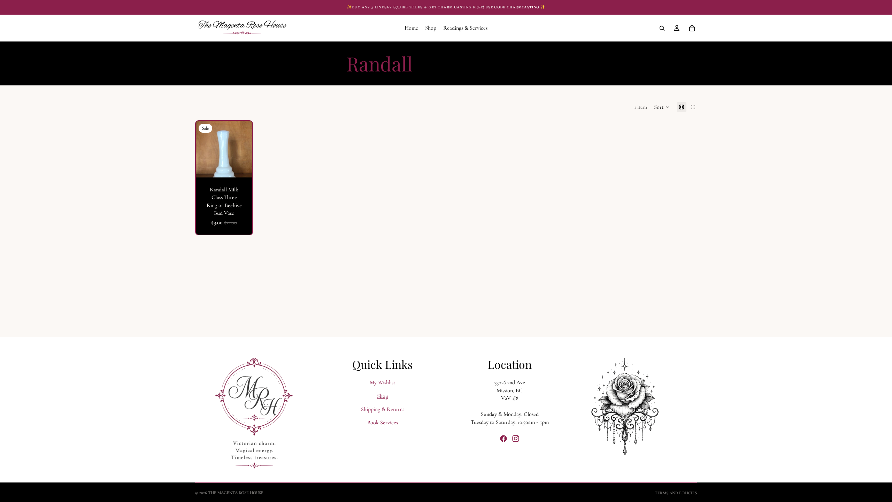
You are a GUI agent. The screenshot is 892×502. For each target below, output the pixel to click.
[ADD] (241, 166)
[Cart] (692, 28)
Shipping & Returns (382, 409)
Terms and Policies (676, 492)
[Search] (662, 28)
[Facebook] (503, 438)
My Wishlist (382, 382)
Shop (382, 396)
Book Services (382, 422)
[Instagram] (516, 438)
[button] (662, 107)
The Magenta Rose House (235, 492)
